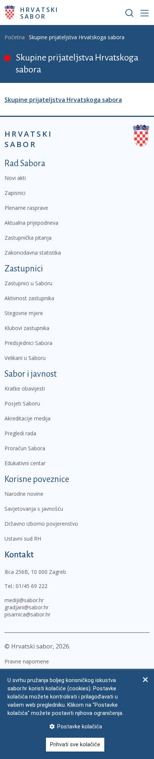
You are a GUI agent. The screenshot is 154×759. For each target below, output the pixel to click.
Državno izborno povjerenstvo (41, 523)
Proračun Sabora (24, 448)
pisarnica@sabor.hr (27, 614)
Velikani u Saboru (25, 357)
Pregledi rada (20, 433)
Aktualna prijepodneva (31, 222)
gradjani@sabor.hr (26, 607)
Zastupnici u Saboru (28, 283)
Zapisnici (14, 192)
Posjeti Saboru (22, 403)
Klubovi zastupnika (26, 328)
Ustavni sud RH (22, 538)
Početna (14, 37)
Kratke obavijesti (24, 388)
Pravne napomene (26, 661)
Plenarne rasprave (26, 207)
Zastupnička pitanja (28, 237)
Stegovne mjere (23, 313)
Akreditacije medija (27, 418)
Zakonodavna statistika (32, 252)
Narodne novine (23, 493)
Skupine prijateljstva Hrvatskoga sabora (63, 100)
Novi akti (15, 177)
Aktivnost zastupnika (29, 298)
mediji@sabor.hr (24, 600)
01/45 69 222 (31, 586)
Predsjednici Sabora (28, 342)
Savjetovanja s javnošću (33, 508)
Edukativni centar (25, 463)
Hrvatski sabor (39, 13)
